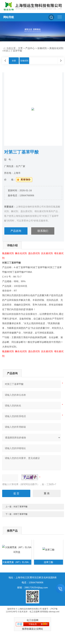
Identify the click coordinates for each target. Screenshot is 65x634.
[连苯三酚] (48, 550)
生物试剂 (42, 48)
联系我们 (43, 230)
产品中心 (30, 48)
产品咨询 (15, 230)
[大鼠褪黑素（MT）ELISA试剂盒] (16, 550)
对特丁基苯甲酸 (21, 514)
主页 (20, 48)
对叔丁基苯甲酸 (21, 506)
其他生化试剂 (56, 48)
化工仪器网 (35, 611)
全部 (14, 61)
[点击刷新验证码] (29, 477)
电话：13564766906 (32, 582)
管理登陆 (44, 611)
